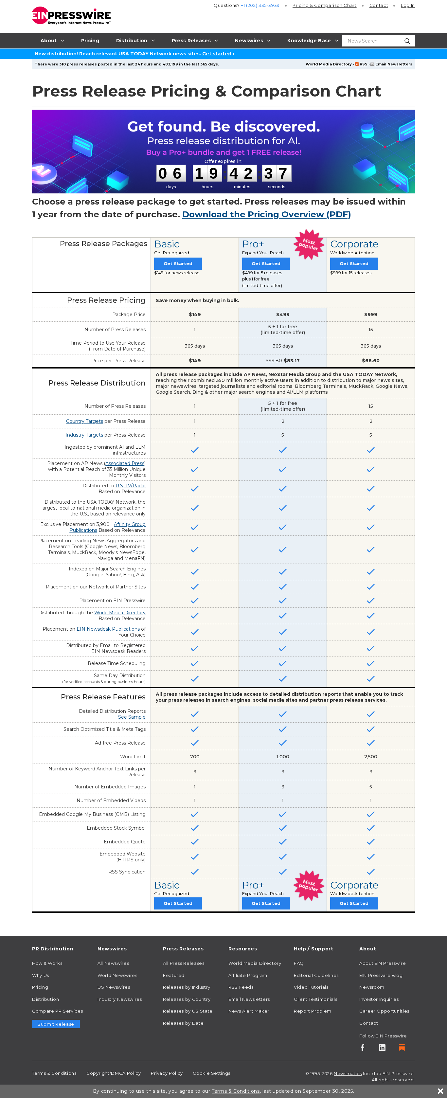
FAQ (299, 963)
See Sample (132, 717)
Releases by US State (188, 1011)
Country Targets (84, 421)
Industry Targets (84, 435)
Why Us (40, 975)
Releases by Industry (186, 987)
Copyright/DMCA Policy (113, 1073)
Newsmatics (348, 1073)
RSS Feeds (241, 987)
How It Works (47, 963)
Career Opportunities (384, 1011)
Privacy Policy (167, 1073)
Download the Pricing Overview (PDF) (266, 214)
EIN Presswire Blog (381, 975)
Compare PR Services (57, 1011)
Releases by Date (183, 1023)
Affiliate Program (247, 975)
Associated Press (124, 463)
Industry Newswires (120, 999)
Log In (408, 5)
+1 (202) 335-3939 (260, 5)
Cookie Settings (211, 1073)
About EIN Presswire (382, 963)
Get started (216, 54)
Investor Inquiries (379, 999)
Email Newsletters (393, 64)
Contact (378, 5)
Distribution (45, 999)
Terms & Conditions (54, 1073)
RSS (363, 64)
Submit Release (56, 1024)
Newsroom (371, 987)
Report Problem (312, 1011)
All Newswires (113, 963)
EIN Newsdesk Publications (108, 629)
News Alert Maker (248, 1011)
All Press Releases (184, 963)
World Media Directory (329, 64)
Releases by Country (186, 999)
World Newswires (117, 975)
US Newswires (114, 987)
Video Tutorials (311, 987)
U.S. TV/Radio (131, 486)
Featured (174, 975)
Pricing (325, 5)
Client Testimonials (315, 999)
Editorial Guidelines (316, 975)
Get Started (178, 263)
